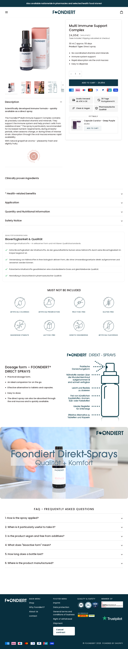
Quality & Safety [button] (86, 599)
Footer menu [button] (60, 599)
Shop (31, 602)
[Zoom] (34, 49)
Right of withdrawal (62, 618)
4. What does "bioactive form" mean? (28, 545)
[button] (16, 598)
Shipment (58, 623)
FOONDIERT (90, 643)
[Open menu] (8, 12)
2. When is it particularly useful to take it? (30, 527)
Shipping (86, 38)
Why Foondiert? (37, 607)
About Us (33, 611)
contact (33, 615)
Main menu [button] (34, 599)
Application (12, 202)
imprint (56, 602)
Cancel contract (60, 631)
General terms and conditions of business (64, 613)
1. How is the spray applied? (22, 518)
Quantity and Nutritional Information (27, 211)
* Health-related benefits (20, 193)
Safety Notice (13, 220)
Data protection (61, 607)
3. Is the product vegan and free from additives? (34, 536)
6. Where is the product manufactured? (29, 563)
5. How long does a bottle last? (24, 554)
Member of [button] (107, 599)
